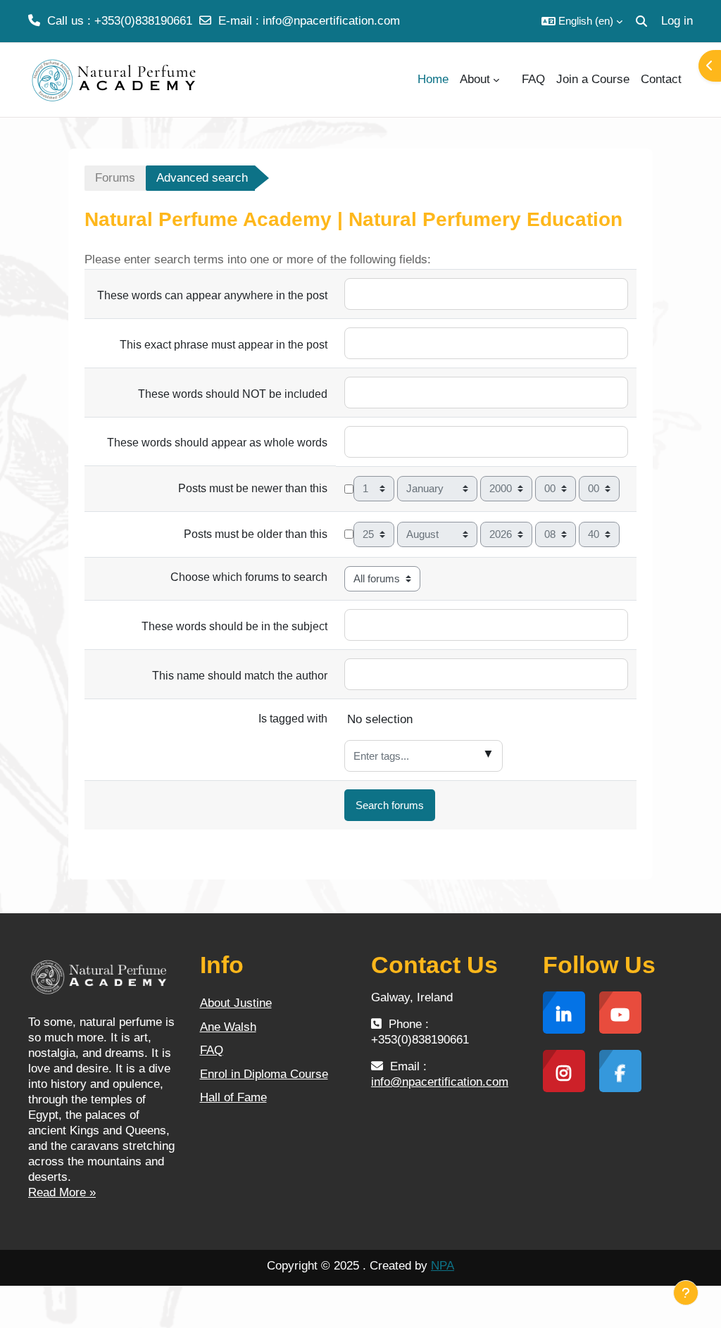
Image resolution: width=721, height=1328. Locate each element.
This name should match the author (239, 676)
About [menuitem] (475, 79)
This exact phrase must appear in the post (223, 345)
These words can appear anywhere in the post (212, 295)
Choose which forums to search (248, 577)
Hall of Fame (233, 1097)
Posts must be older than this (255, 534)
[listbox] (486, 723)
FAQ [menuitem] (533, 79)
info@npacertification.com (331, 20)
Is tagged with (292, 719)
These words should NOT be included (232, 394)
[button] (582, 21)
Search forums (390, 805)
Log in (677, 20)
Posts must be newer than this (252, 488)
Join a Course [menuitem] (592, 79)
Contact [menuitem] (661, 79)
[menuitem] (510, 79)
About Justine (236, 1003)
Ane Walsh (228, 1027)
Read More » (62, 1192)
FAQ (211, 1050)
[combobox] (423, 756)
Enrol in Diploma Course (264, 1074)
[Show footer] (685, 1292)
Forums (115, 177)
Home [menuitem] (433, 79)
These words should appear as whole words (217, 443)
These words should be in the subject (234, 626)
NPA (442, 1265)
